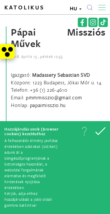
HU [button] (74, 8)
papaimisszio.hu (48, 105)
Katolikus (24, 7)
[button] (84, 131)
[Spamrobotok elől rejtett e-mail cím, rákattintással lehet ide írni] (54, 97)
